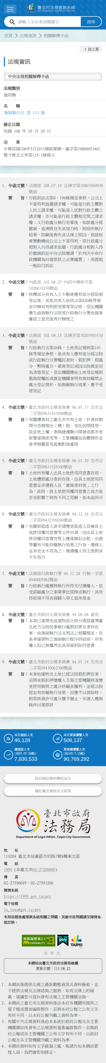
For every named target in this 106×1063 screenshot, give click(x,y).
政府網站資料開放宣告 (53, 778)
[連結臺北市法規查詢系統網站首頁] (50, 8)
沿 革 (12, 142)
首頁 (8, 36)
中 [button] (52, 953)
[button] (91, 49)
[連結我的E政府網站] (62, 941)
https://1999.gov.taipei (27, 896)
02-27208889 (44, 869)
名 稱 (12, 106)
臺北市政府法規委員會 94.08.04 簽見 (64, 614)
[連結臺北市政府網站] (76, 941)
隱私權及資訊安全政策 (53, 791)
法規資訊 (28, 36)
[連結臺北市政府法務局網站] (53, 823)
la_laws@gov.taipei (22, 910)
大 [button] (58, 953)
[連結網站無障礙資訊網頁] (38, 941)
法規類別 (12, 88)
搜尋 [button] (91, 22)
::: (3, 33)
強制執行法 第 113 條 (24, 113)
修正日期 (12, 124)
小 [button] (46, 953)
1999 (8, 869)
